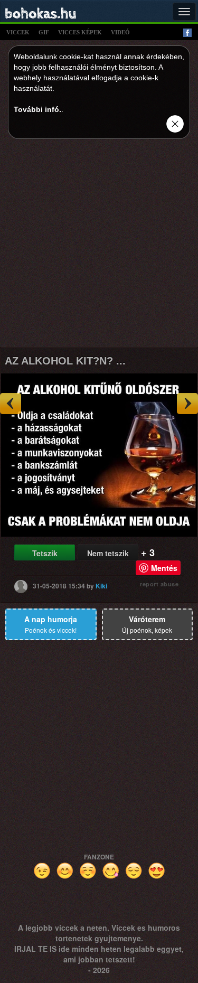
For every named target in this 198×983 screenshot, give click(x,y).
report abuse (159, 584)
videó (120, 32)
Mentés (164, 568)
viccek (18, 32)
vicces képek (80, 32)
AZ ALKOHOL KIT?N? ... (65, 361)
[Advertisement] (99, 246)
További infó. (37, 109)
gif (44, 32)
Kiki (101, 585)
